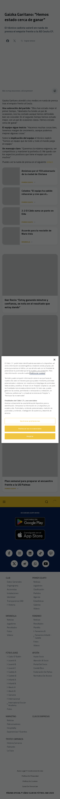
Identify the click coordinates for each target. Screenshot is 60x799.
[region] (29, 399)
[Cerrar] (54, 359)
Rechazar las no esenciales (30, 428)
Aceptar (30, 436)
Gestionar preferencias (30, 421)
